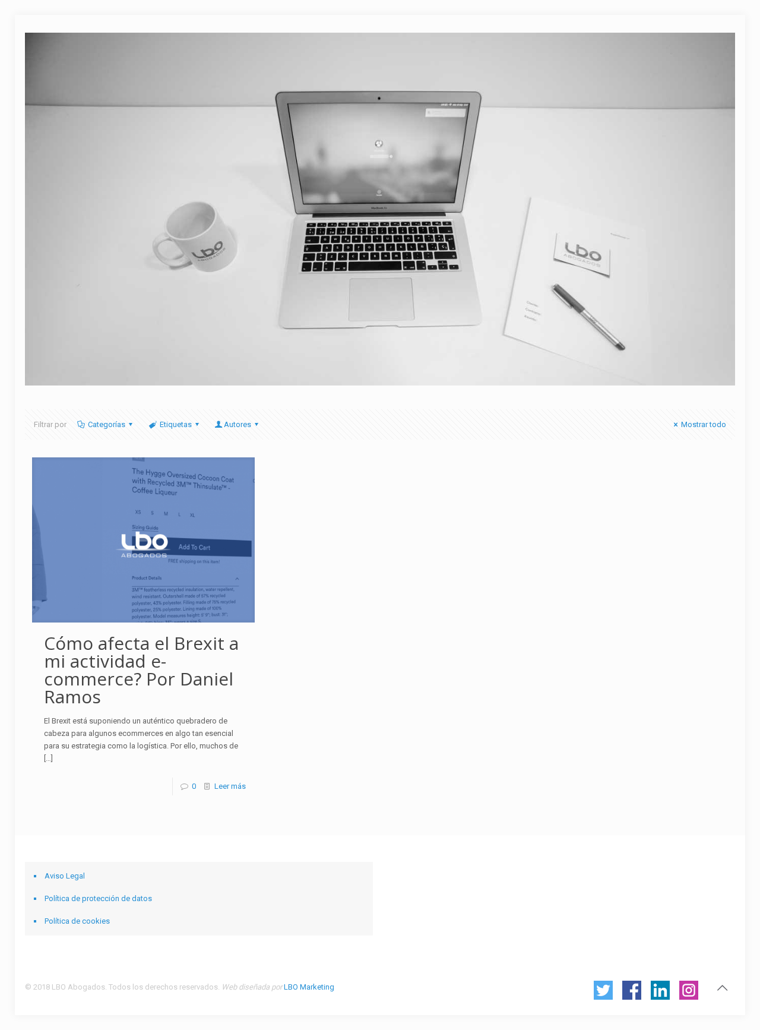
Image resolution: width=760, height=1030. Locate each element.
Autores (237, 424)
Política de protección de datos (98, 898)
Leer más (230, 786)
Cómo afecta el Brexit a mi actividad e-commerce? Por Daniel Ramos (141, 670)
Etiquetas (176, 424)
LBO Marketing (309, 986)
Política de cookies (77, 921)
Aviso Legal (65, 875)
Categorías (106, 424)
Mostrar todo (703, 424)
